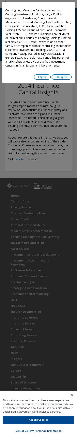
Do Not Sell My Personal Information (38, 430)
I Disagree (61, 77)
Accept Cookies (38, 419)
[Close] (71, 395)
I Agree (42, 77)
